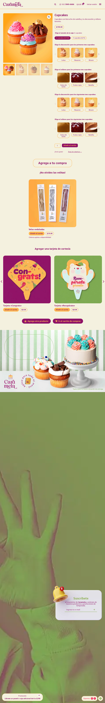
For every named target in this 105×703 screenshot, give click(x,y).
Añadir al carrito (70, 145)
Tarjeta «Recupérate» (64, 305)
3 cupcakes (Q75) (79, 38)
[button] (100, 4)
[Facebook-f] (95, 698)
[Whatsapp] (100, 698)
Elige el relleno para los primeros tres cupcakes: (73, 70)
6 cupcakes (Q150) (62, 38)
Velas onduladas (36, 229)
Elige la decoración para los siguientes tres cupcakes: (75, 94)
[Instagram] (92, 698)
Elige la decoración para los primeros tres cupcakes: (75, 45)
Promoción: (22, 696)
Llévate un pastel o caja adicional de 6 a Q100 (22, 698)
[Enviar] (94, 610)
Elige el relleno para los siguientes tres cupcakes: (74, 119)
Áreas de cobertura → (75, 152)
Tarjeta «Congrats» (12, 305)
